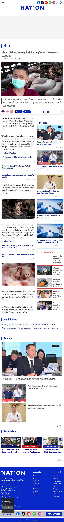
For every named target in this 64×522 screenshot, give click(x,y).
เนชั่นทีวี (27, 520)
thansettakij (56, 496)
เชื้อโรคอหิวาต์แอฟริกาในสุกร (45, 324)
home (35, 475)
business (36, 483)
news (35, 478)
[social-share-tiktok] (42, 2)
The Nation (56, 476)
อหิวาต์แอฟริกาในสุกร (25, 328)
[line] (34, 515)
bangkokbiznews (57, 483)
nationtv (55, 486)
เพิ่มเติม (4, 504)
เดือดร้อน (46, 328)
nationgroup (56, 478)
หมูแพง (54, 328)
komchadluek (57, 481)
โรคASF (12, 324)
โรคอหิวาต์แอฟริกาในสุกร (9, 328)
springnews (56, 489)
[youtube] (29, 515)
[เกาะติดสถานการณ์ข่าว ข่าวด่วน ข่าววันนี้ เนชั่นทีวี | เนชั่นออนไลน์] (32, 8)
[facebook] (18, 515)
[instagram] (39, 515)
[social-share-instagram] (53, 2)
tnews (55, 494)
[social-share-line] (50, 2)
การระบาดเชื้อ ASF (22, 324)
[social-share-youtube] (46, 2)
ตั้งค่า (8, 511)
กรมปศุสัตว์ (37, 328)
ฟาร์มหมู (4, 324)
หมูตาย (32, 324)
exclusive (36, 481)
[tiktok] (23, 515)
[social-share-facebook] (38, 2)
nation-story (37, 488)
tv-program (37, 486)
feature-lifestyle (36, 492)
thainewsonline (57, 491)
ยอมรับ (7, 508)
